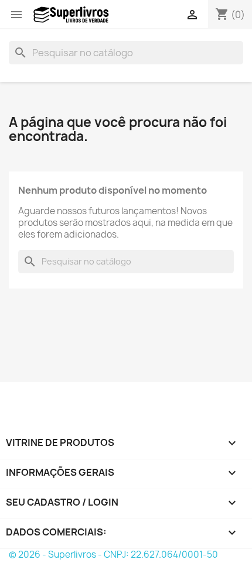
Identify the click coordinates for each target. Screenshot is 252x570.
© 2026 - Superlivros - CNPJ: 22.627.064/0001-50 (113, 554)
